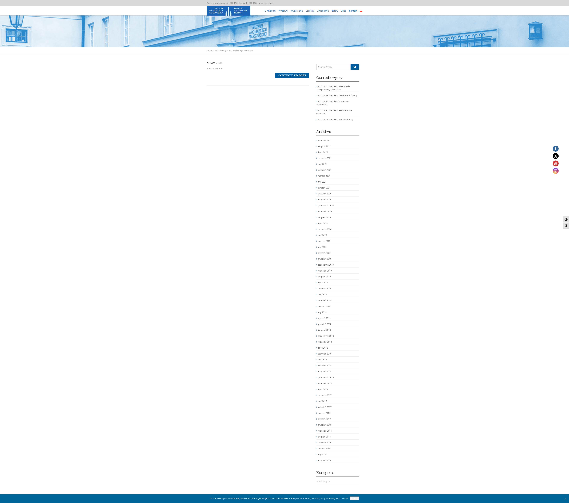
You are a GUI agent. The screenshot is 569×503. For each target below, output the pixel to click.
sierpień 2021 (324, 146)
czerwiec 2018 (324, 353)
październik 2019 (326, 264)
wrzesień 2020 (325, 211)
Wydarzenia (297, 10)
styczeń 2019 (324, 318)
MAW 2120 (214, 63)
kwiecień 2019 (324, 300)
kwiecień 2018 (324, 365)
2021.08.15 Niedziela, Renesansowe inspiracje (334, 112)
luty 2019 (322, 312)
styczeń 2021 (324, 187)
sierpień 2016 (324, 436)
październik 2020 (326, 205)
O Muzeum (270, 10)
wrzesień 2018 (325, 341)
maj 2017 (322, 401)
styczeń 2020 (324, 253)
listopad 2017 (324, 371)
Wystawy (283, 10)
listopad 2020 (324, 199)
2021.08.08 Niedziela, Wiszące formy (335, 119)
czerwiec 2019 (324, 288)
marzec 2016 (324, 448)
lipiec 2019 (323, 282)
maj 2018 (322, 359)
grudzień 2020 (324, 193)
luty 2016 (322, 454)
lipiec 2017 (323, 389)
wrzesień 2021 (325, 140)
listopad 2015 (324, 460)
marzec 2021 (324, 175)
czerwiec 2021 (324, 158)
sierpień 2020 (324, 217)
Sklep (343, 10)
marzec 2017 (324, 413)
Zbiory (335, 10)
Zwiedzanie (323, 10)
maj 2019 (322, 294)
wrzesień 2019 (325, 270)
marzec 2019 (324, 306)
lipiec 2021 (323, 152)
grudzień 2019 (324, 258)
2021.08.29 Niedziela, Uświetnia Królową (337, 95)
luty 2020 (322, 247)
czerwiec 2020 (324, 229)
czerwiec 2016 (324, 442)
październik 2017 (326, 377)
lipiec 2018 (323, 347)
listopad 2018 (324, 330)
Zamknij (354, 498)
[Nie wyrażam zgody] (565, 498)
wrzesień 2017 (325, 383)
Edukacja (310, 10)
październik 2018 (326, 335)
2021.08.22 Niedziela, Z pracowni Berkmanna (332, 103)
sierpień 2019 (324, 276)
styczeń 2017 (324, 418)
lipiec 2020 (323, 223)
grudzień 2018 (324, 324)
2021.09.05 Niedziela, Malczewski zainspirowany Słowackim (333, 88)
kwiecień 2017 (324, 407)
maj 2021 (322, 164)
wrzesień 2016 (325, 430)
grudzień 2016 (324, 424)
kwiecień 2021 (324, 170)
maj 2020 (322, 235)
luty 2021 (322, 181)
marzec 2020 (324, 241)
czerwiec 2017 (324, 395)
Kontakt (353, 10)
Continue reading (292, 75)
